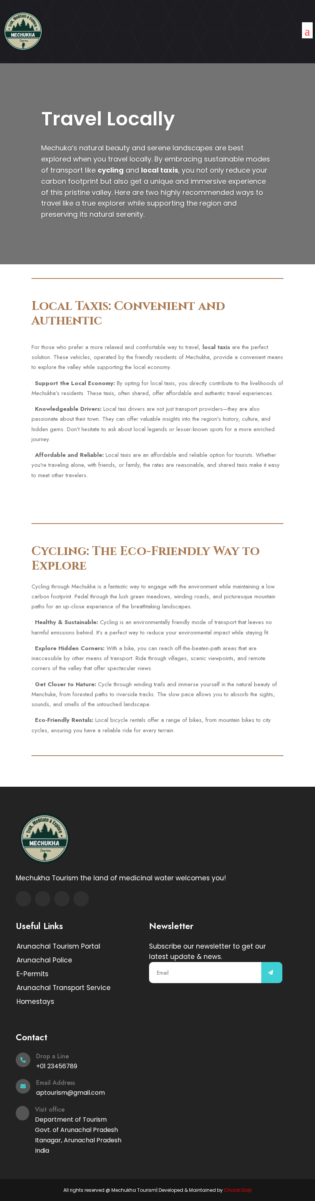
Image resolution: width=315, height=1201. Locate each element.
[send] (271, 972)
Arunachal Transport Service (64, 987)
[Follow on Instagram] (62, 898)
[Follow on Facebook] (23, 898)
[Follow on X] (42, 898)
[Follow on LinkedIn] (81, 898)
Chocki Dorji (238, 1190)
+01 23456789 (56, 1066)
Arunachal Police (44, 960)
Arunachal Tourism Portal (58, 946)
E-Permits (32, 974)
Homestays (35, 1001)
